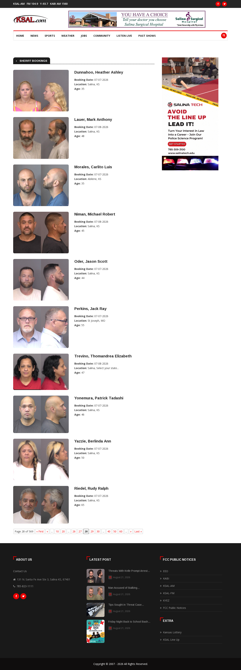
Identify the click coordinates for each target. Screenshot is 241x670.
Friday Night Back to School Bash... (129, 621)
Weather (67, 35)
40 (108, 531)
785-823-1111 (25, 586)
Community (101, 35)
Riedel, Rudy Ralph (91, 488)
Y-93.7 (44, 4)
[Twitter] (224, 4)
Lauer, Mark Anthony (93, 119)
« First (40, 531)
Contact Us (20, 571)
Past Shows (147, 35)
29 (92, 531)
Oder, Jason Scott (91, 261)
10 (57, 531)
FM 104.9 (32, 4)
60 (120, 531)
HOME (20, 35)
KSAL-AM (19, 4)
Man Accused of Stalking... (124, 587)
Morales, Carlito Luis (93, 167)
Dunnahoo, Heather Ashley (98, 72)
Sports (50, 35)
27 (80, 531)
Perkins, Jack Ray (90, 309)
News (34, 35)
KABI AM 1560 (59, 4)
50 (114, 531)
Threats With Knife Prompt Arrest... (129, 570)
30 (98, 531)
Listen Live (124, 35)
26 (74, 531)
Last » (138, 531)
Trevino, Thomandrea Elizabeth (103, 356)
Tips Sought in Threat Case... (126, 604)
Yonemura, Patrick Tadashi (98, 398)
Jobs (84, 35)
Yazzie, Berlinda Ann (92, 441)
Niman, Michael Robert (94, 214)
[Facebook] (218, 4)
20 (63, 531)
